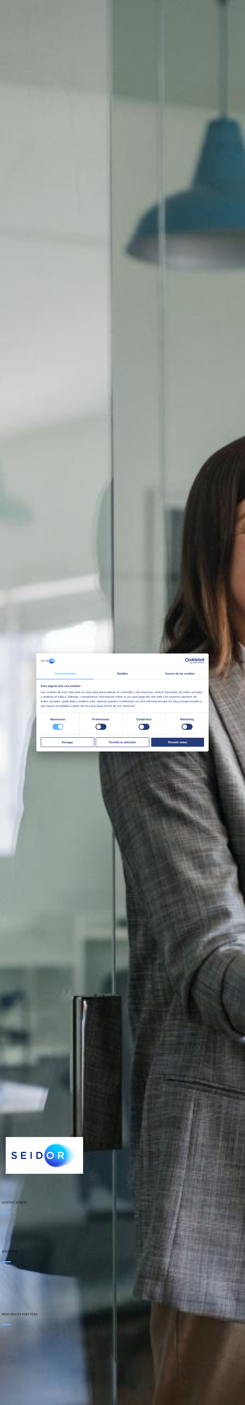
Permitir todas (177, 742)
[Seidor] (44, 1155)
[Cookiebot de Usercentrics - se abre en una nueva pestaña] (187, 661)
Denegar (67, 742)
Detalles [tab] (122, 673)
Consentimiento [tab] (65, 673)
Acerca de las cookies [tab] (180, 673)
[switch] (101, 727)
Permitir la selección (122, 742)
